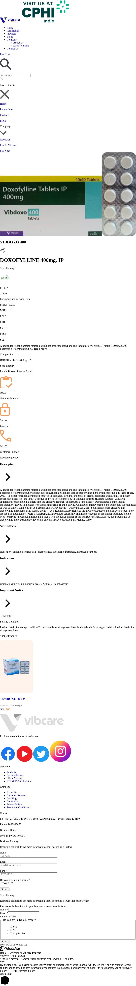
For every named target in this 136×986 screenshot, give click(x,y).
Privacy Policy (14, 804)
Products (11, 33)
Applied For (19, 933)
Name (4, 909)
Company (12, 39)
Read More (40, 348)
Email (4, 913)
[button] (68, 944)
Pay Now (5, 150)
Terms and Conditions (18, 807)
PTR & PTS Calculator (19, 781)
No (14, 930)
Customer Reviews (17, 795)
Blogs (10, 36)
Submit (4, 941)
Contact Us (12, 48)
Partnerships (13, 30)
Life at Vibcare (21, 45)
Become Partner (15, 775)
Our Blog (12, 798)
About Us (18, 42)
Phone (4, 916)
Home (10, 27)
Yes (15, 926)
